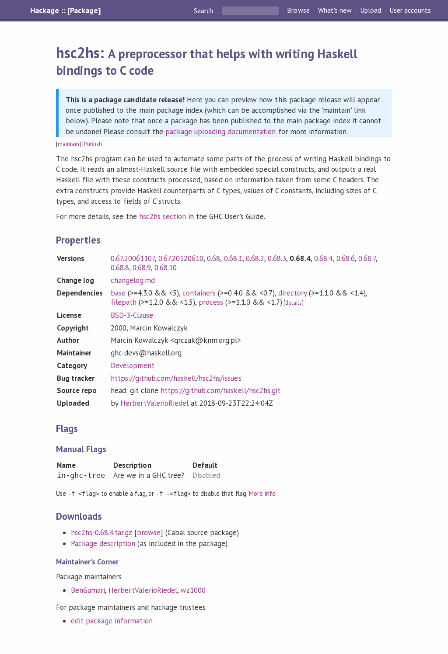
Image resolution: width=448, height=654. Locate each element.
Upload (370, 10)
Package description (103, 543)
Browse (298, 10)
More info (262, 493)
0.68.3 (277, 258)
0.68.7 (367, 258)
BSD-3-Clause (132, 315)
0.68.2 (255, 258)
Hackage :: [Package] (65, 10)
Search (204, 10)
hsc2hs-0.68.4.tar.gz (101, 532)
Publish (93, 144)
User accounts (410, 10)
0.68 (213, 258)
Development (132, 365)
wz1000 (193, 590)
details (293, 302)
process (211, 302)
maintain (68, 144)
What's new (335, 10)
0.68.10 (165, 267)
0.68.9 (142, 267)
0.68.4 (323, 258)
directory (292, 293)
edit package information (112, 621)
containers (199, 293)
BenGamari (88, 590)
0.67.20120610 (180, 258)
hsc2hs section (162, 216)
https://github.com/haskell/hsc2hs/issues (176, 378)
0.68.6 (345, 258)
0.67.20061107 (133, 258)
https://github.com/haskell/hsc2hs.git (220, 390)
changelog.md (133, 280)
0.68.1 (233, 258)
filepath (123, 302)
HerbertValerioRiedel (154, 403)
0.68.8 (120, 267)
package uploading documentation (220, 131)
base (118, 293)
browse (149, 532)
